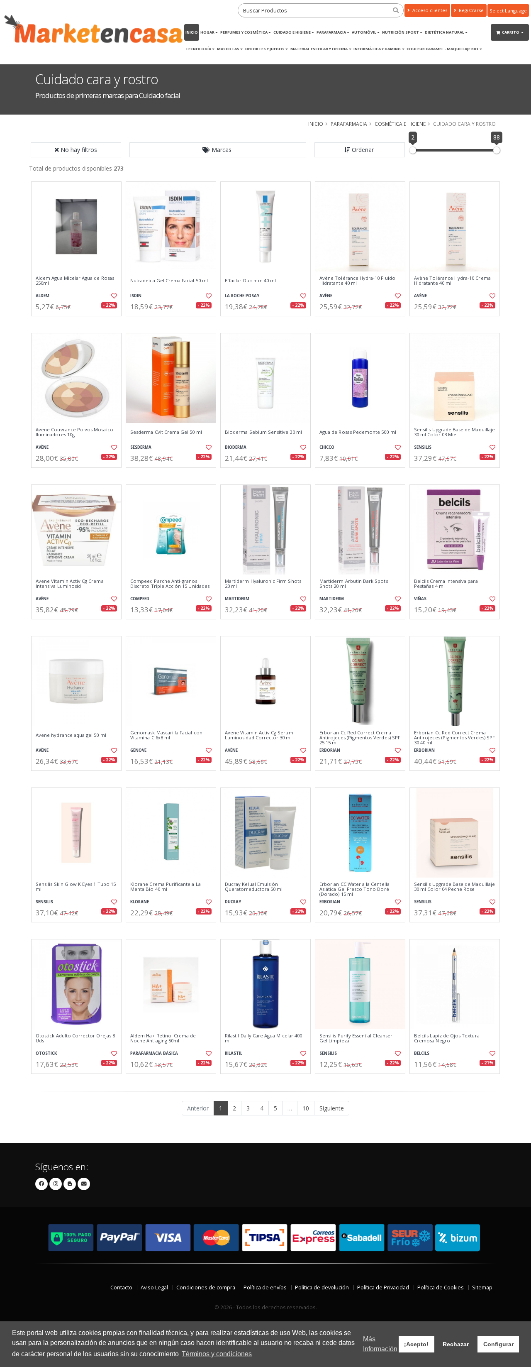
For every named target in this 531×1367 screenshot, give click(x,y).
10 (305, 1108)
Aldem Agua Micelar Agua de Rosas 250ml (75, 281)
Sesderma (140, 447)
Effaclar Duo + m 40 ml (250, 280)
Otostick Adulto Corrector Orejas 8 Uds (75, 1038)
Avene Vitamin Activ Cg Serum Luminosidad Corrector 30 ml (259, 735)
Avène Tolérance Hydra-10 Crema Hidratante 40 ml (452, 281)
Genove (138, 750)
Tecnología (198, 48)
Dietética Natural (444, 32)
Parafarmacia (331, 32)
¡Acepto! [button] (416, 1344)
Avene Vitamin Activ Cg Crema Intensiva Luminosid (70, 584)
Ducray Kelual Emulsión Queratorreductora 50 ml (254, 887)
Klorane (139, 902)
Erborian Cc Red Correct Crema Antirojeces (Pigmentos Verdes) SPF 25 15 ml (359, 738)
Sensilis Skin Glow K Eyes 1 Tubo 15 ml (76, 887)
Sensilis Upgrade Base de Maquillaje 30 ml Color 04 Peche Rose (454, 887)
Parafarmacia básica (154, 1053)
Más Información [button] (380, 1343)
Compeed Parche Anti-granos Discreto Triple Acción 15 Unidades (169, 584)
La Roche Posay (242, 295)
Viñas (420, 599)
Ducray (233, 902)
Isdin (135, 295)
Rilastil (233, 1053)
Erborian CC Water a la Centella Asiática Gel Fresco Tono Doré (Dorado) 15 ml (354, 889)
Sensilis (422, 447)
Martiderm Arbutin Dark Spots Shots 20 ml (353, 584)
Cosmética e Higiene (400, 123)
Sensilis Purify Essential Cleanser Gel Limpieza (355, 1038)
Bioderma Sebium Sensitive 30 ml (263, 432)
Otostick (46, 1053)
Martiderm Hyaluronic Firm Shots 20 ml (263, 584)
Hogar (207, 32)
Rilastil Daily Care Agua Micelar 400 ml (263, 1038)
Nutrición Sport (400, 32)
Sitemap (482, 1287)
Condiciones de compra (205, 1287)
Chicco (326, 447)
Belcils (421, 1053)
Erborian (329, 750)
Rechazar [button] (456, 1344)
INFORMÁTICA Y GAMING (377, 48)
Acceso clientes (429, 10)
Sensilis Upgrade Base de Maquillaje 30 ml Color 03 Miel (454, 432)
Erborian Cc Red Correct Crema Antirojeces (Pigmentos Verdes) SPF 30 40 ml (454, 738)
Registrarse (471, 10)
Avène (325, 295)
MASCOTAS (228, 48)
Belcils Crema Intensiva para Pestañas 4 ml (446, 584)
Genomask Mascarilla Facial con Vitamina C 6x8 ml (166, 735)
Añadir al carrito (79, 323)
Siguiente (331, 1108)
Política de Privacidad (383, 1287)
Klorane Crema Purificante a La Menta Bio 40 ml (165, 887)
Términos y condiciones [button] (217, 1353)
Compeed (139, 599)
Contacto (121, 1287)
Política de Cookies (440, 1287)
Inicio (191, 32)
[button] (217, 149)
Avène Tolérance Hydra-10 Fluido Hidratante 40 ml (357, 281)
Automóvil (364, 32)
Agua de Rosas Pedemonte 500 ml (357, 432)
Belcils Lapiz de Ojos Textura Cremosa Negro (447, 1038)
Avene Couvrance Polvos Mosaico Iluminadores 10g (74, 432)
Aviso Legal (154, 1287)
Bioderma (235, 447)
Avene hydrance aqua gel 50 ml (71, 735)
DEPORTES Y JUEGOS (265, 48)
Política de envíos (265, 1287)
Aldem (42, 295)
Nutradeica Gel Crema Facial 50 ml (169, 280)
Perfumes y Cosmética (244, 32)
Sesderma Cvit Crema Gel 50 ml (166, 432)
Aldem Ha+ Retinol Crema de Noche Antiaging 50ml (163, 1038)
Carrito (511, 32)
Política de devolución (322, 1287)
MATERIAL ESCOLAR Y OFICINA (319, 48)
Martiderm (237, 599)
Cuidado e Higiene (292, 32)
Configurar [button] (498, 1344)
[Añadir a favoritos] (113, 296)
